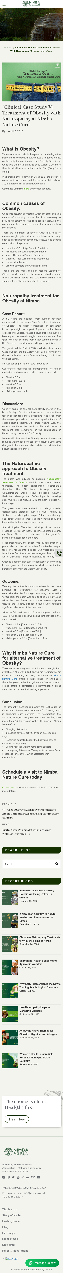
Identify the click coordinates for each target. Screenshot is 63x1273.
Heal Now (17, 1119)
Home (7, 47)
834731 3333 (38, 1188)
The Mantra (9, 1209)
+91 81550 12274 (12, 1196)
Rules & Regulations (15, 1251)
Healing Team (11, 1221)
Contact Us (8, 787)
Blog (5, 1227)
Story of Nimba (11, 1215)
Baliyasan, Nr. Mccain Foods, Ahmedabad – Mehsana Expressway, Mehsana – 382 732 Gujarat (21, 1168)
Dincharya (8, 1233)
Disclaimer (8, 1245)
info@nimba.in (31, 1193)
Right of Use (10, 1239)
